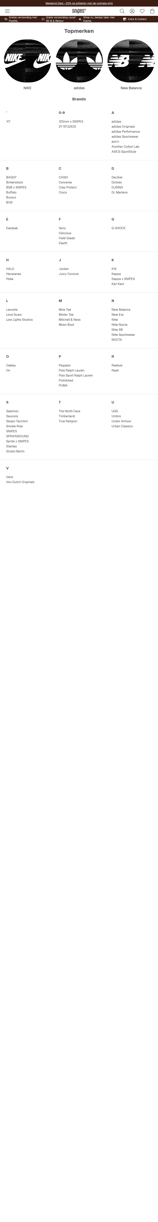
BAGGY (11, 177)
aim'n (115, 142)
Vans (9, 477)
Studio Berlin (15, 451)
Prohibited (66, 380)
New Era (118, 315)
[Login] (132, 11)
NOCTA (117, 340)
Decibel (117, 177)
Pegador (65, 365)
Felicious (65, 233)
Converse (65, 182)
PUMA (63, 385)
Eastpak (12, 228)
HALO (10, 269)
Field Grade (67, 238)
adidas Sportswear (125, 137)
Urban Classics (122, 426)
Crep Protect (68, 187)
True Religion (68, 421)
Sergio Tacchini (17, 421)
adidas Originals (123, 127)
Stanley (11, 446)
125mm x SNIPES (71, 122)
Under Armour (121, 421)
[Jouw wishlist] (142, 11)
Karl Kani (118, 284)
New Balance (121, 310)
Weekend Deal (54, 3)
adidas (116, 122)
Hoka (9, 279)
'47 (8, 122)
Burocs (11, 197)
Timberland (67, 416)
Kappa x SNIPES (123, 279)
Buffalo (11, 192)
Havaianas (13, 274)
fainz (62, 228)
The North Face (69, 411)
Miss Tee (65, 310)
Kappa (116, 274)
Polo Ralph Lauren (71, 370)
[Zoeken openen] (122, 11)
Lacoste (12, 310)
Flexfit (63, 243)
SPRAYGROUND (17, 436)
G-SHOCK (118, 228)
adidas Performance (126, 132)
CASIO (63, 177)
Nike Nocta (119, 325)
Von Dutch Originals (20, 482)
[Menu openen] (7, 11)
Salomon (12, 411)
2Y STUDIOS (67, 127)
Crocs (63, 192)
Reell (115, 370)
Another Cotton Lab (125, 147)
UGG (115, 411)
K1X (114, 269)
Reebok (117, 365)
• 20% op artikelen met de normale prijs (88, 3)
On (8, 370)
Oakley (11, 365)
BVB (9, 202)
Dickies (117, 182)
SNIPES (11, 431)
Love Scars (14, 315)
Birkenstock (14, 182)
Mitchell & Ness (70, 320)
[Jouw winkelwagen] (152, 11)
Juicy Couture (69, 274)
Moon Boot (66, 325)
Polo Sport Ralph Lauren (76, 375)
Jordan (64, 269)
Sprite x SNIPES (17, 441)
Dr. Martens (120, 192)
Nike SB (117, 330)
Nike (115, 320)
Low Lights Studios (19, 320)
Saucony (12, 416)
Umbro (116, 416)
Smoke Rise (14, 426)
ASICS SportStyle (124, 152)
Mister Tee (66, 315)
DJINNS (117, 187)
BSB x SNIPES (16, 187)
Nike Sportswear (123, 335)
